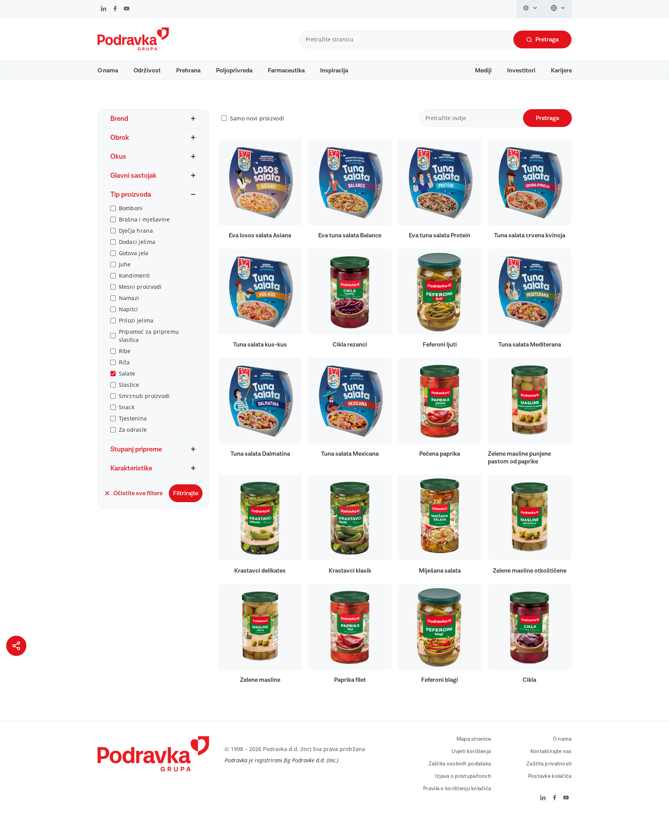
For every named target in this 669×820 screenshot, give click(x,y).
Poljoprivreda (234, 70)
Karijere (561, 70)
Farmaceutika (286, 70)
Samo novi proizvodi (257, 118)
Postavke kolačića (550, 776)
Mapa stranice (473, 739)
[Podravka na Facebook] (115, 9)
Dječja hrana (136, 230)
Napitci (128, 309)
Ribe (125, 351)
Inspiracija (334, 70)
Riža (124, 362)
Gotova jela (134, 253)
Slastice (129, 384)
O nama (108, 70)
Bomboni (131, 208)
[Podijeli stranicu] (16, 646)
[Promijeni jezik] (558, 9)
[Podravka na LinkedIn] (103, 9)
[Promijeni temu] (530, 9)
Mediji (483, 70)
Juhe (125, 264)
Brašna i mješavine (144, 219)
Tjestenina (133, 418)
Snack (126, 407)
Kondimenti (134, 275)
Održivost (147, 70)
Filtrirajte (185, 493)
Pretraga (547, 39)
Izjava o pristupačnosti (463, 776)
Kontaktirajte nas (551, 751)
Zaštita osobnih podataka (460, 764)
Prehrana (188, 70)
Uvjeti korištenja (471, 751)
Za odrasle (133, 429)
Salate (127, 373)
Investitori (521, 70)
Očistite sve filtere (138, 493)
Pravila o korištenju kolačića (457, 788)
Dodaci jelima (137, 241)
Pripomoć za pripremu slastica (149, 335)
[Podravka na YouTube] (126, 9)
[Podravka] (133, 48)
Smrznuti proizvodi (144, 396)
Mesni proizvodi (140, 286)
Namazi (129, 298)
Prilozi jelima (136, 320)
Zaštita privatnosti (549, 764)
